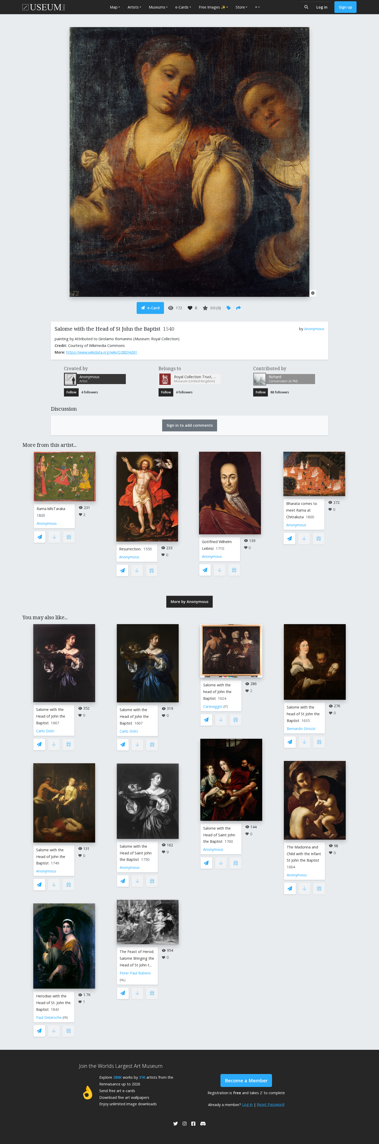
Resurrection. (130, 548)
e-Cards (181, 7)
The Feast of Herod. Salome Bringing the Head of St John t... (137, 958)
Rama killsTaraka (51, 508)
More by (189, 601)
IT (225, 706)
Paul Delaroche (49, 1017)
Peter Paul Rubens (135, 973)
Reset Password (270, 1104)
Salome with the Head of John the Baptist (50, 716)
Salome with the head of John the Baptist (217, 691)
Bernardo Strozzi (301, 728)
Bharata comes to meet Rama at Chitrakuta (301, 510)
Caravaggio (213, 706)
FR (65, 1017)
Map (114, 7)
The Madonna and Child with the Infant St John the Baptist (304, 854)
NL (123, 980)
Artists (133, 7)
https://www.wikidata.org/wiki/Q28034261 (101, 352)
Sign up (345, 7)
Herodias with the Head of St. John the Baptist (53, 1003)
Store (240, 7)
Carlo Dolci (45, 730)
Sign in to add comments (190, 425)
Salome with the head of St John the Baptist (303, 714)
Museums (157, 7)
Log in (321, 7)
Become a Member (246, 1080)
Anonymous (314, 328)
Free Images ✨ (212, 7)
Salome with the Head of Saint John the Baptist (136, 853)
